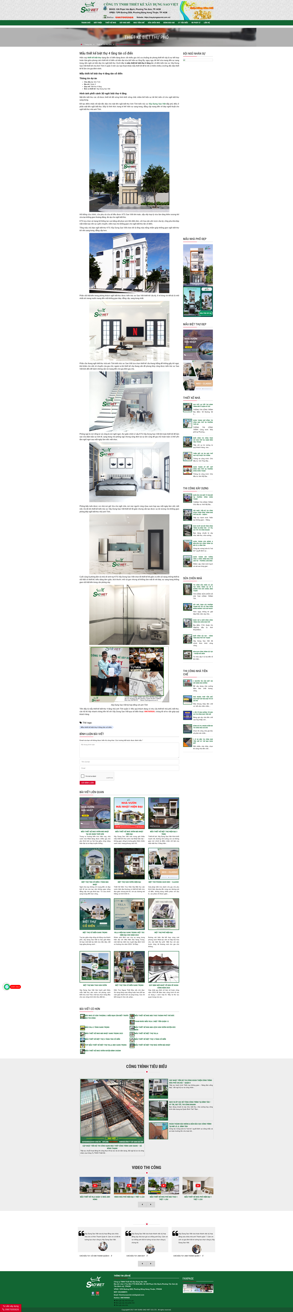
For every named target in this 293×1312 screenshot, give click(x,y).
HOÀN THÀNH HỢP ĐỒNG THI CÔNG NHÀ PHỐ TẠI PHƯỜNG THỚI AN (203, 422)
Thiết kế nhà (110, 23)
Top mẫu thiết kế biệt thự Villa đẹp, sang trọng (105, 1045)
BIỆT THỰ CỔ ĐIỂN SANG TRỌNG (95, 932)
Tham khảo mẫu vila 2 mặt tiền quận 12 (152, 1021)
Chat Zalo (15, 987)
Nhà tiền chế (138, 23)
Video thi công (146, 1167)
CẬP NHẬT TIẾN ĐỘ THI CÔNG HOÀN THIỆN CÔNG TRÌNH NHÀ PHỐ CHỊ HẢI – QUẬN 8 (203, 512)
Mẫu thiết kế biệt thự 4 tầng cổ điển (150, 1039)
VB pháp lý (195, 23)
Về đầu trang (287, 1302)
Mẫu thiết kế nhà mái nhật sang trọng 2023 (104, 1033)
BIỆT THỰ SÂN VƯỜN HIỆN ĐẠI (129, 882)
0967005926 (11, 1309)
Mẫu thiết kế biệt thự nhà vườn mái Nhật (152, 1045)
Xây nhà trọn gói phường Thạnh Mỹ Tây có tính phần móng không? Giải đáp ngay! (203, 606)
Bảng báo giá (169, 23)
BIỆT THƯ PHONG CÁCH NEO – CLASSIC (164, 882)
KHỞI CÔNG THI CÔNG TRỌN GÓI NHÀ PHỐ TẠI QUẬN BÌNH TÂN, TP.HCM (203, 440)
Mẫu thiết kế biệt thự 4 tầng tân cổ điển (96, 727)
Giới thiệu (98, 23)
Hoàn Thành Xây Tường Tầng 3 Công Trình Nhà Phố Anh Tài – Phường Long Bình (203, 559)
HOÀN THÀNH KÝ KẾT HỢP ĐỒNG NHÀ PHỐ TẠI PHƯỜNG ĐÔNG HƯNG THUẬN (203, 469)
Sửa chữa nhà (154, 23)
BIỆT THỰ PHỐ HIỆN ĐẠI (164, 932)
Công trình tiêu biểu (146, 1066)
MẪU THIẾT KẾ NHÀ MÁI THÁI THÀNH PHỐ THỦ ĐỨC (154, 1015)
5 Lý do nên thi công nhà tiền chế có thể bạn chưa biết (203, 741)
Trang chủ (85, 23)
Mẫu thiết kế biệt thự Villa (146, 1033)
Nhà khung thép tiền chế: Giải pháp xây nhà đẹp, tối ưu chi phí (203, 699)
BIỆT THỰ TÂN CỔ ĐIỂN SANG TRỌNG (129, 985)
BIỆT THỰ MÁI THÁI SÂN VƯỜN (95, 985)
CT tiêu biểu (183, 23)
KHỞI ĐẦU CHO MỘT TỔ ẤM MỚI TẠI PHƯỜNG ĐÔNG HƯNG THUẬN (203, 497)
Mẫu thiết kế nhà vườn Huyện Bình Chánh (103, 1051)
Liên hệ (207, 23)
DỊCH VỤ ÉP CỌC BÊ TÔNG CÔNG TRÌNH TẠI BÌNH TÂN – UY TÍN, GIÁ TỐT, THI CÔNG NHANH (203, 528)
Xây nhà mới (125, 23)
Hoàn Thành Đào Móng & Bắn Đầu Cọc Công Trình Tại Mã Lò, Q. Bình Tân (203, 543)
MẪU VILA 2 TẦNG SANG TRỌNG (97, 1027)
